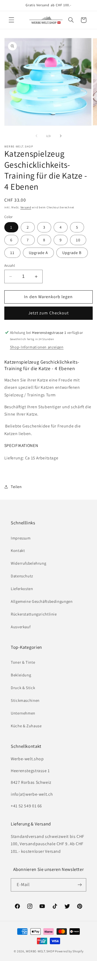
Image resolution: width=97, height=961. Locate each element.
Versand (25, 207)
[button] (11, 20)
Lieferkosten (22, 588)
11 (12, 252)
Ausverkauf (20, 626)
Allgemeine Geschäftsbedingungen (42, 601)
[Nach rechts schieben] (61, 136)
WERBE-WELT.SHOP (40, 951)
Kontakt (18, 550)
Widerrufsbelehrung (28, 563)
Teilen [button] (16, 486)
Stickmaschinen (25, 700)
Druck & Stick (23, 687)
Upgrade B (72, 252)
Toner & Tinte (23, 662)
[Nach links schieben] (36, 136)
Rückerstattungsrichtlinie (34, 614)
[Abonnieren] (80, 884)
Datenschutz (22, 575)
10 (78, 239)
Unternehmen (23, 713)
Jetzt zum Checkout (48, 313)
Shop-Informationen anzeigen (37, 347)
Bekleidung (21, 674)
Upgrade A (38, 252)
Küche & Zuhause (26, 725)
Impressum (21, 538)
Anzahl (9, 265)
